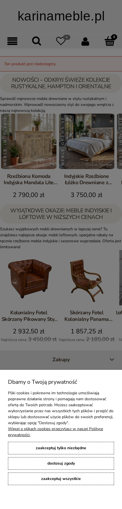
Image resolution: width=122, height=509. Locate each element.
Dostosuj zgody (61, 463)
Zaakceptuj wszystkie (61, 478)
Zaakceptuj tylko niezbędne (61, 448)
